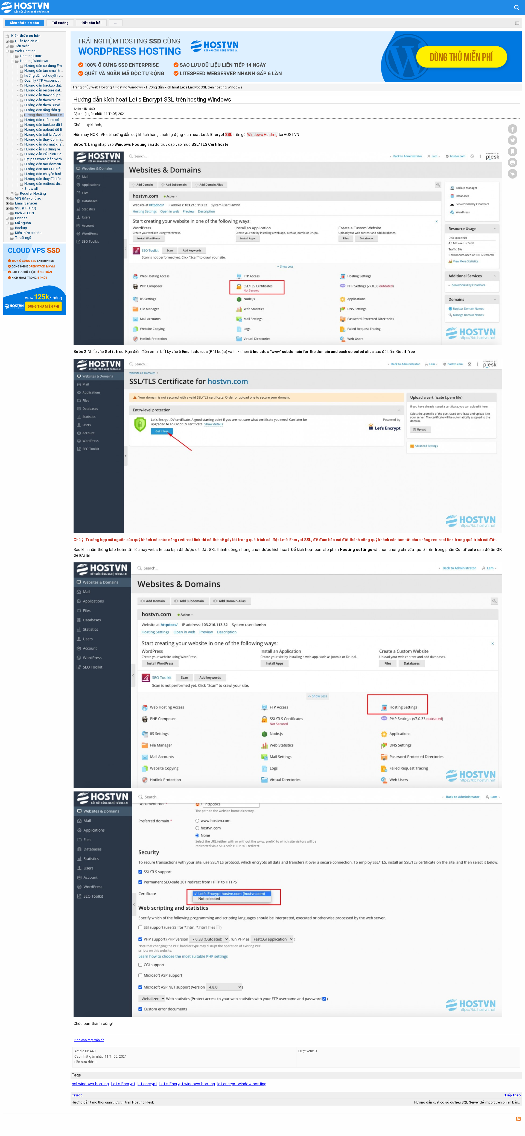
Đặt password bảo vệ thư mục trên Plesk (56, 159)
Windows (255, 134)
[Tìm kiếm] (515, 7)
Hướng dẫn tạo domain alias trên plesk (55, 164)
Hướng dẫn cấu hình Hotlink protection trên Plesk (62, 154)
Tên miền (22, 46)
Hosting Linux (31, 56)
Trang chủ (80, 87)
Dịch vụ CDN (24, 213)
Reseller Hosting (33, 193)
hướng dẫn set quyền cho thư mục (51, 75)
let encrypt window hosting (241, 1084)
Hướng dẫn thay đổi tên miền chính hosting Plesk (62, 179)
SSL (228, 134)
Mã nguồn (23, 223)
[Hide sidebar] (517, 23)
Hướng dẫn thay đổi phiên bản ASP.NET (55, 95)
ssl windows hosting (90, 1084)
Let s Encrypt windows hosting (187, 1084)
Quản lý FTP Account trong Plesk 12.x (53, 80)
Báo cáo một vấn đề (89, 1040)
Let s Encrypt (123, 1084)
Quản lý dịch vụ (27, 41)
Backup (21, 228)
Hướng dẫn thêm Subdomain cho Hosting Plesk (62, 105)
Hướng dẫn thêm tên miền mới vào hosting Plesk (62, 100)
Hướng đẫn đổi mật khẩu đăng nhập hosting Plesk (63, 144)
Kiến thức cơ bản (28, 233)
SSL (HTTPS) (25, 208)
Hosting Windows (34, 61)
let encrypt (147, 1084)
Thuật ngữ (23, 238)
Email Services (26, 203)
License (21, 218)
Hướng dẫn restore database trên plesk (55, 90)
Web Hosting (25, 51)
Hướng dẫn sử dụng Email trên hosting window (61, 66)
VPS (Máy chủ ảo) (29, 198)
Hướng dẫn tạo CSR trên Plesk (48, 169)
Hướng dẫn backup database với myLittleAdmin (62, 85)
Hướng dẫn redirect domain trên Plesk (54, 184)
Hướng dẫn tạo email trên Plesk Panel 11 (56, 71)
